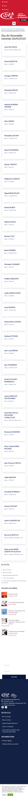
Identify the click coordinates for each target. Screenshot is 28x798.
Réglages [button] (4, 794)
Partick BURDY (9, 207)
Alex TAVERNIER (10, 365)
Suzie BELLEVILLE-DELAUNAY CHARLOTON (11, 415)
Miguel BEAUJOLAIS (11, 193)
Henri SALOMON (10, 47)
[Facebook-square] (2, 707)
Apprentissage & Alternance (10, 575)
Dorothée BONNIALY (12, 492)
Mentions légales (7, 740)
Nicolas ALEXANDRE (12, 432)
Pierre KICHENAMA (11, 150)
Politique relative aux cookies (10, 744)
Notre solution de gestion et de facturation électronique (10, 731)
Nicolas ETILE (9, 236)
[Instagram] (6, 707)
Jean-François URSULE (12, 463)
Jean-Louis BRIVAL (11, 350)
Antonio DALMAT (10, 506)
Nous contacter (7, 570)
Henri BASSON (9, 307)
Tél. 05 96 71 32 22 (8, 701)
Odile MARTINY (10, 477)
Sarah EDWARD (10, 250)
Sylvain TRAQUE (10, 164)
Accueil (3, 29)
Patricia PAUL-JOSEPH (12, 322)
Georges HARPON (11, 76)
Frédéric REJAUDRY (11, 279)
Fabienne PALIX (10, 222)
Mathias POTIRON (11, 336)
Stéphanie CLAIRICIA (12, 179)
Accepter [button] (10, 794)
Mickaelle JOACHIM (11, 136)
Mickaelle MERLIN (11, 90)
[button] (5, 2)
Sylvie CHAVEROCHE (12, 520)
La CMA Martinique (19, 29)
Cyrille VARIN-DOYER (12, 293)
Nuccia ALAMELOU (11, 535)
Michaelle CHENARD (12, 264)
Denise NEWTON (10, 61)
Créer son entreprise (8, 578)
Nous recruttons (7, 572)
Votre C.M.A (9, 29)
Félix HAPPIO (9, 121)
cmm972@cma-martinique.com (11, 699)
